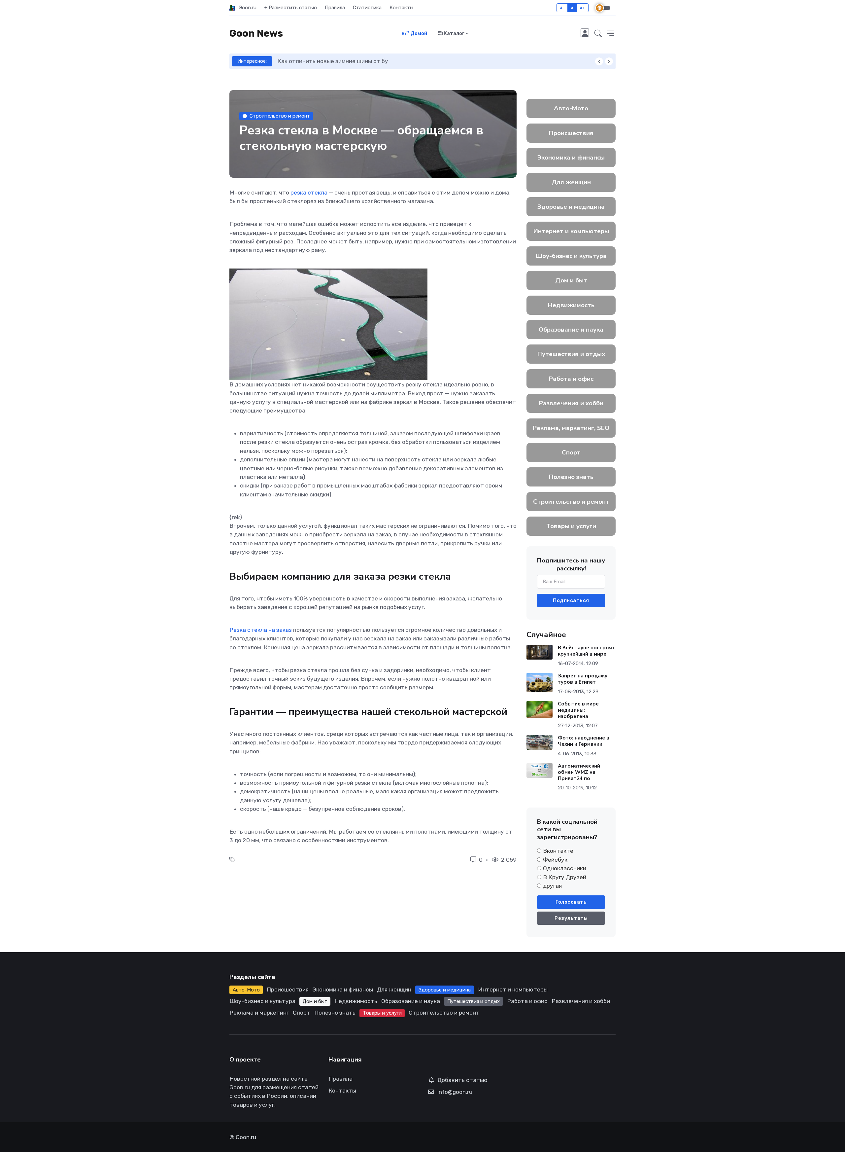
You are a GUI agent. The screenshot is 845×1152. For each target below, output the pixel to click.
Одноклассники (564, 868)
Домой (418, 33)
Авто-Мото (571, 108)
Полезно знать (571, 477)
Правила (335, 8)
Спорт (571, 452)
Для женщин (571, 182)
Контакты (401, 8)
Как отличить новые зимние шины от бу (332, 61)
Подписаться (571, 600)
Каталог (453, 33)
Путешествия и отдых (571, 354)
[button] (598, 34)
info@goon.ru (454, 1092)
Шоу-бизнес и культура (571, 256)
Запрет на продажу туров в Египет (582, 678)
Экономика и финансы (571, 157)
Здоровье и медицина (571, 206)
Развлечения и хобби (571, 403)
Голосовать (571, 902)
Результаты (571, 918)
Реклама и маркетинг (259, 1012)
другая (552, 885)
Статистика (367, 8)
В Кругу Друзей (564, 877)
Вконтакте (558, 850)
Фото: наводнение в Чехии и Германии (583, 741)
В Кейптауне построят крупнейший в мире (586, 650)
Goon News (256, 33)
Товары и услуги (571, 526)
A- (562, 8)
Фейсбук (555, 859)
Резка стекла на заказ (260, 630)
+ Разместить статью (290, 8)
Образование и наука (571, 329)
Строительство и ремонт (280, 116)
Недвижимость (571, 305)
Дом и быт (571, 280)
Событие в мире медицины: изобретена (578, 710)
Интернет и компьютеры (571, 231)
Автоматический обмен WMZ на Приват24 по (579, 772)
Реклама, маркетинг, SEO (571, 428)
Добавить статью (462, 1080)
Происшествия (571, 133)
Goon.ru (245, 8)
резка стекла (308, 192)
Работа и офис (571, 379)
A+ (582, 8)
